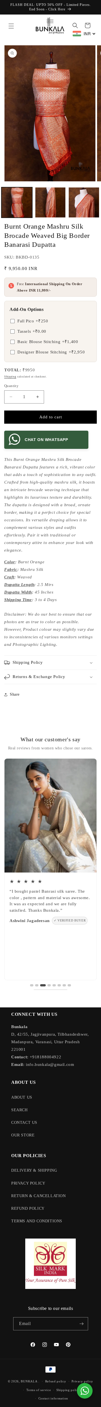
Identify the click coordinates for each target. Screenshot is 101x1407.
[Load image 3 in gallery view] (83, 202)
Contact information (53, 1398)
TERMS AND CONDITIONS (36, 1221)
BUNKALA (29, 1381)
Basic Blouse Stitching (47, 341)
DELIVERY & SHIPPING (34, 1170)
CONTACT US (24, 1122)
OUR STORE (23, 1135)
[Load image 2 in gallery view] (50, 202)
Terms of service (38, 1390)
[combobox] (84, 33)
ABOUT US (21, 1097)
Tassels (31, 331)
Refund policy (55, 1381)
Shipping (10, 376)
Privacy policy (82, 1381)
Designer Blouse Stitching (51, 352)
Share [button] (15, 694)
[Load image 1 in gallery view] (16, 202)
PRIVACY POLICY (28, 1183)
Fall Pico (32, 321)
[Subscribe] (81, 1323)
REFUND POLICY (28, 1208)
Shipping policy (68, 1390)
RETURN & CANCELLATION (38, 1196)
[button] (11, 26)
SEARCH (19, 1110)
